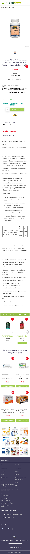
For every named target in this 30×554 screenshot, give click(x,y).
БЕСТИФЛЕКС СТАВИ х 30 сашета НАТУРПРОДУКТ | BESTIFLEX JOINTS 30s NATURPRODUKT (22, 411)
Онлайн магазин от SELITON (15, 552)
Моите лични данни (15, 547)
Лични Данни (4, 477)
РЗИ (16, 485)
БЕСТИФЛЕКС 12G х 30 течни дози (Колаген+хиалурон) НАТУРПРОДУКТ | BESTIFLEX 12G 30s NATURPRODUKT (7, 411)
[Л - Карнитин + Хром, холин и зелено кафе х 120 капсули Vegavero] (7, 325)
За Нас (3, 471)
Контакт (17, 471)
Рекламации (4, 468)
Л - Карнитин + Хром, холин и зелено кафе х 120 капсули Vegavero (7, 336)
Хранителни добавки (9, 7)
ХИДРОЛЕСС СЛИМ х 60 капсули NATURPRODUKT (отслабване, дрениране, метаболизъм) (22, 377)
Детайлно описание (9, 131)
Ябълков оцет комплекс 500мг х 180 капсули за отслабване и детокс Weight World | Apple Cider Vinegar (22, 336)
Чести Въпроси (19, 464)
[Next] (27, 332)
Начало (2, 7)
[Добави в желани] (26, 99)
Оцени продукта (6, 122)
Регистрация (18, 468)
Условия (3, 481)
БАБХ (16, 482)
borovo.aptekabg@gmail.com (14, 514)
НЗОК (16, 489)
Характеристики (8, 135)
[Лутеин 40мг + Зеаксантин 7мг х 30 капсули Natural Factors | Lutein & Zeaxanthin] (15, 46)
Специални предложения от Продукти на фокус (15, 351)
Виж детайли (8, 343)
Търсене (17, 474)
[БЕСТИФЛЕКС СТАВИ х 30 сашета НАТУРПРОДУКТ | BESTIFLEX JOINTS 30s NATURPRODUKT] (22, 399)
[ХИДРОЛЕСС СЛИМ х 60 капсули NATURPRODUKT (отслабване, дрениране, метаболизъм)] (22, 365)
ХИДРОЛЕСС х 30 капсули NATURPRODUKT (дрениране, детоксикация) (7, 377)
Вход (2, 474)
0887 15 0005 (11, 517)
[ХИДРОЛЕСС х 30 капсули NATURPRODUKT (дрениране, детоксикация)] (8, 365)
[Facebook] (3, 520)
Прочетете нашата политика (15, 543)
